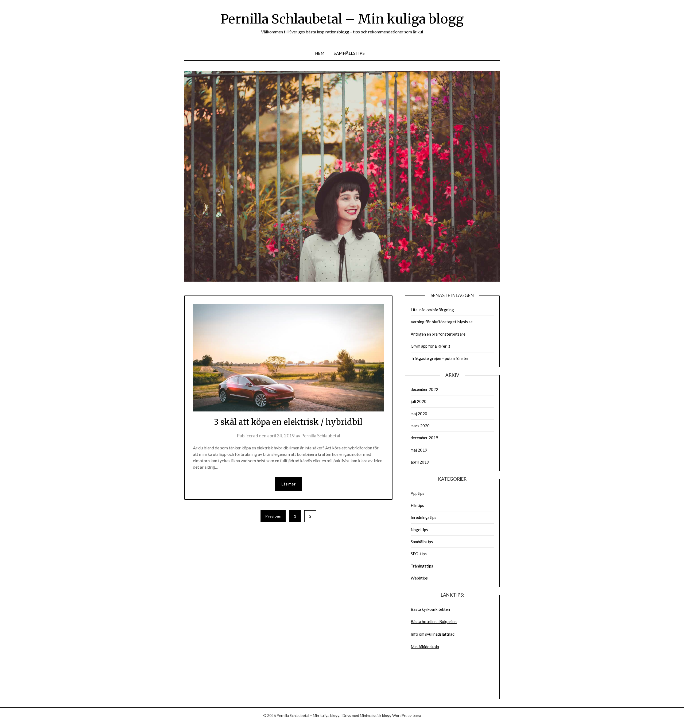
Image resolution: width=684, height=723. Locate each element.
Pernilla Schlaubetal (320, 435)
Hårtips (417, 505)
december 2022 (424, 389)
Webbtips (419, 578)
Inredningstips (423, 517)
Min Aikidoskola (425, 646)
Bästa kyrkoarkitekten (430, 609)
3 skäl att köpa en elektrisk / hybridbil (288, 422)
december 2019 (424, 437)
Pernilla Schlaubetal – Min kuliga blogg (342, 19)
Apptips (417, 493)
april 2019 (420, 462)
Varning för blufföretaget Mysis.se (442, 321)
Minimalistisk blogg (375, 715)
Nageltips (419, 529)
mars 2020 (420, 425)
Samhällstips (349, 53)
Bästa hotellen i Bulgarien (434, 621)
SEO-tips (419, 553)
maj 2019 (419, 450)
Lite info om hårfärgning (432, 309)
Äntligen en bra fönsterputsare (438, 334)
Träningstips (422, 565)
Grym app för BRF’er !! (430, 346)
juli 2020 (418, 401)
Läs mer (288, 483)
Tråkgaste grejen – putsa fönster (440, 358)
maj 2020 (419, 413)
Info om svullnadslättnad (432, 634)
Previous (273, 516)
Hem (320, 53)
